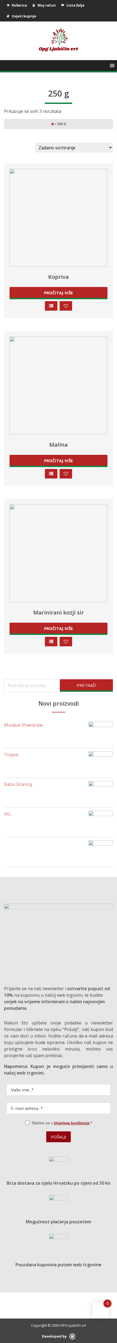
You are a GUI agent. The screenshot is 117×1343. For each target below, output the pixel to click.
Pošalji (58, 1137)
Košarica (19, 5)
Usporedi (51, 306)
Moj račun (46, 5)
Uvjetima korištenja (72, 1123)
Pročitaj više (58, 292)
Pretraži (86, 685)
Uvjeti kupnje (23, 16)
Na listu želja (66, 306)
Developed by (54, 1336)
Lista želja (75, 5)
